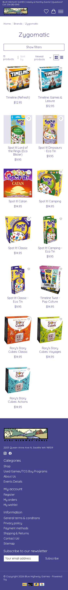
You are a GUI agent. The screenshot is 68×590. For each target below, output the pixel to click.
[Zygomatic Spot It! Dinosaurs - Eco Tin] (50, 129)
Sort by (22, 58)
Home (7, 23)
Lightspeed (13, 579)
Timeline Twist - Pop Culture (50, 299)
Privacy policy (13, 523)
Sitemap (9, 543)
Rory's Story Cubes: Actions (18, 400)
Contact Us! (11, 538)
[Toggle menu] (60, 11)
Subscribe (52, 558)
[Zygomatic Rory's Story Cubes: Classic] (18, 330)
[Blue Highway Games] (16, 11)
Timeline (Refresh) (18, 97)
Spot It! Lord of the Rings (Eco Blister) (18, 151)
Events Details (13, 481)
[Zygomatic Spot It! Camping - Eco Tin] (50, 229)
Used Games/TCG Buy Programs (25, 471)
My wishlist (11, 505)
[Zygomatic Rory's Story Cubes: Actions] (18, 380)
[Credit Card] (42, 584)
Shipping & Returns (16, 533)
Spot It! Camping (50, 201)
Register (9, 494)
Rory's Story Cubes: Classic (18, 349)
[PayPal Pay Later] (36, 584)
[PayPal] (24, 584)
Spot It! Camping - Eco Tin (50, 249)
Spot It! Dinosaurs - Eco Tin (50, 149)
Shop (7, 466)
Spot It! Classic (18, 248)
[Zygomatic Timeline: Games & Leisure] (50, 79)
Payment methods (16, 528)
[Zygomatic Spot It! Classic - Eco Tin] (18, 280)
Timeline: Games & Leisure (50, 99)
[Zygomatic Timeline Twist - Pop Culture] (50, 280)
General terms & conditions (22, 518)
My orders (10, 499)
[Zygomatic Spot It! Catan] (18, 183)
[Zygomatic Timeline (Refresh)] (18, 79)
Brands (18, 23)
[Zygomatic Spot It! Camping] (50, 183)
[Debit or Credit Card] (30, 584)
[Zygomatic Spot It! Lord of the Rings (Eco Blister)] (18, 129)
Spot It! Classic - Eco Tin (17, 299)
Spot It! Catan (18, 201)
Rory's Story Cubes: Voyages (50, 349)
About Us (10, 476)
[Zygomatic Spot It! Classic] (18, 229)
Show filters (34, 47)
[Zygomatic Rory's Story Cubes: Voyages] (50, 330)
